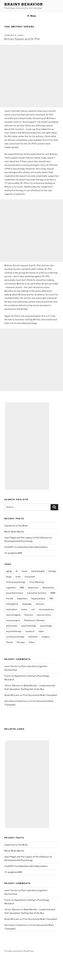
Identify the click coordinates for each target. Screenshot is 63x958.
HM (51, 598)
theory (9, 642)
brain (18, 576)
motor (24, 609)
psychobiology (28, 625)
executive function (36, 593)
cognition (11, 587)
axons (25, 571)
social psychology (15, 636)
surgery (46, 636)
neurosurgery (13, 620)
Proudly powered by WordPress (19, 951)
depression (48, 587)
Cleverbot (30, 576)
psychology (46, 625)
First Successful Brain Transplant (40, 695)
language (27, 604)
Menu (33, 16)
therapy (21, 642)
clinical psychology (15, 582)
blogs (9, 576)
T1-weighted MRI (13, 553)
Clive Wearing (36, 582)
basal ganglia (38, 571)
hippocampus (38, 598)
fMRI (52, 593)
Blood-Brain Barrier (14, 531)
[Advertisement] (31, 76)
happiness (22, 598)
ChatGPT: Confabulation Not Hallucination (26, 547)
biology (52, 571)
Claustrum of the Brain (16, 525)
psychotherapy (14, 631)
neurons (28, 615)
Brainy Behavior (23, 4)
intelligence (12, 604)
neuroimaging (13, 615)
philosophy (11, 625)
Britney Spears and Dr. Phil (22, 39)
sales (41, 631)
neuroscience (44, 615)
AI (17, 571)
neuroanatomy (46, 609)
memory (39, 604)
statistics (33, 636)
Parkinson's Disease (34, 620)
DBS (22, 587)
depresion (33, 587)
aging (9, 571)
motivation (11, 609)
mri (33, 609)
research (30, 631)
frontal (9, 598)
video (31, 642)
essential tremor (14, 593)
